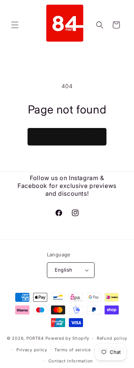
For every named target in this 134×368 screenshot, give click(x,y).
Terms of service (72, 349)
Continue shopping (67, 136)
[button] (15, 25)
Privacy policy (31, 349)
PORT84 (35, 338)
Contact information (70, 361)
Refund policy (112, 338)
